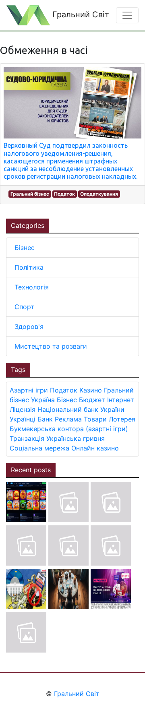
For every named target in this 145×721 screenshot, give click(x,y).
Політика (29, 267)
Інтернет (120, 400)
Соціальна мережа (39, 448)
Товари (95, 419)
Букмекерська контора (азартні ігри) (69, 429)
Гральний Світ (79, 14)
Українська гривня (75, 438)
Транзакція (27, 438)
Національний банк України (80, 409)
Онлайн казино (95, 448)
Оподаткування (99, 194)
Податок (64, 194)
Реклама (68, 419)
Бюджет (92, 400)
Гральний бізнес (29, 194)
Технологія (31, 287)
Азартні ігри (29, 390)
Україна (43, 400)
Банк (45, 419)
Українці (22, 419)
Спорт (24, 307)
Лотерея (122, 419)
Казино (90, 390)
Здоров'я (29, 326)
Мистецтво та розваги (50, 346)
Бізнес (24, 248)
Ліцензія (22, 409)
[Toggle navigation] (127, 15)
